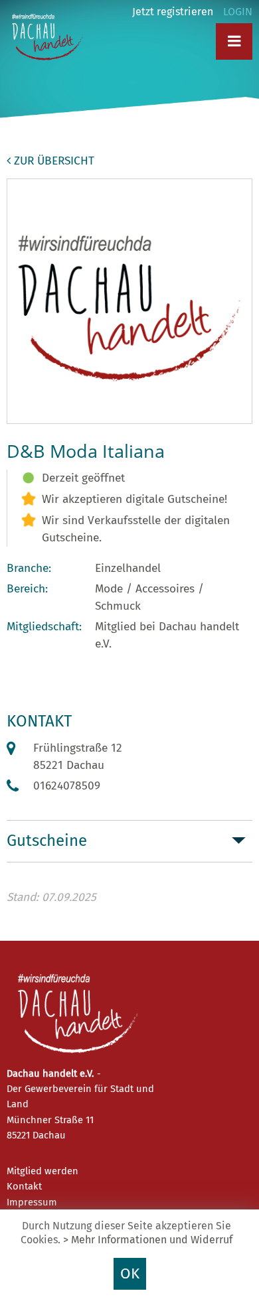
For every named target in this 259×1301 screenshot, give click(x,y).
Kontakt (24, 1186)
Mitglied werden (42, 1171)
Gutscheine (47, 840)
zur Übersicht (52, 161)
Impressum (32, 1202)
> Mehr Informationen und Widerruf (147, 1239)
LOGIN (237, 11)
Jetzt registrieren (172, 11)
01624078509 (66, 786)
